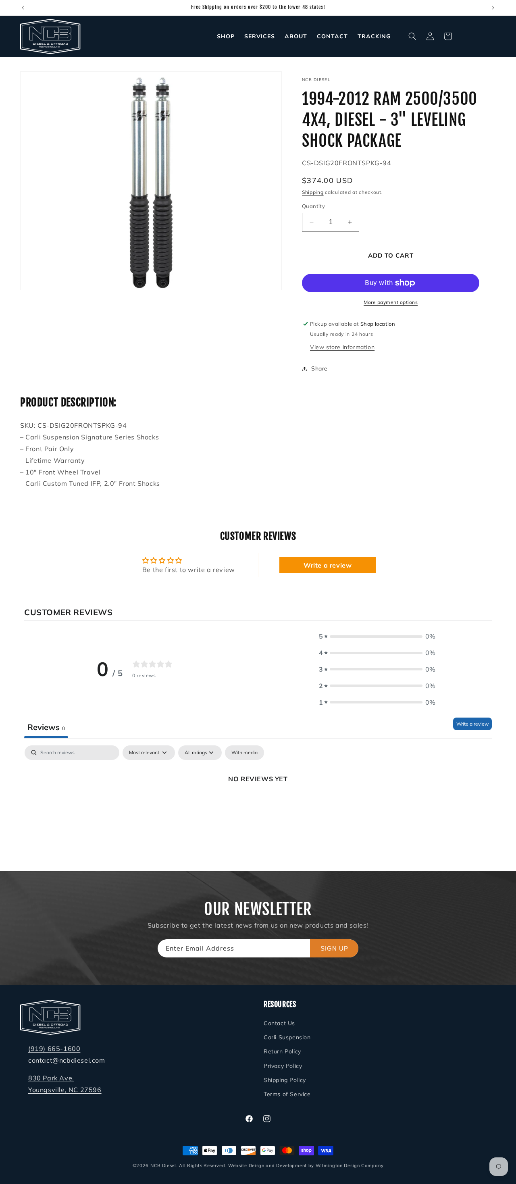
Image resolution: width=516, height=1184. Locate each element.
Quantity (313, 206)
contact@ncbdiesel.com (66, 1060)
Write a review (328, 565)
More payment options (391, 302)
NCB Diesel (163, 1165)
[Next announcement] (493, 7)
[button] (412, 36)
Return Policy (282, 1051)
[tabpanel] (258, 806)
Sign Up (334, 948)
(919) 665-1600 (54, 1049)
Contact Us (279, 1023)
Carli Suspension (287, 1037)
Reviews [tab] (46, 727)
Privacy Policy (283, 1066)
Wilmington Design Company (350, 1165)
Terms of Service (287, 1094)
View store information (342, 347)
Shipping (313, 192)
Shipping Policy (285, 1080)
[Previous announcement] (23, 7)
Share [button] (319, 368)
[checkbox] (244, 752)
